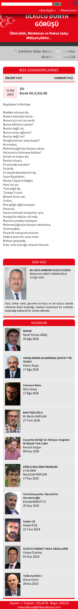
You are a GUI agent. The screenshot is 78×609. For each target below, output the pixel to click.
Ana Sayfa (47, 10)
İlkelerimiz (68, 10)
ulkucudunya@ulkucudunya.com (39, 607)
